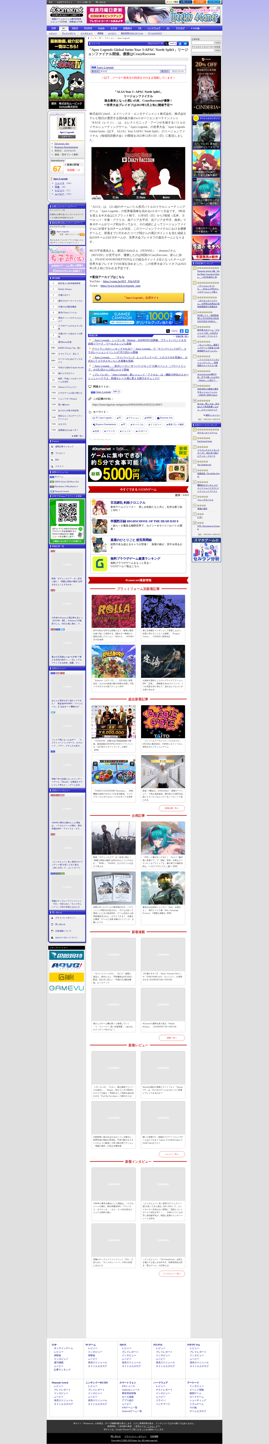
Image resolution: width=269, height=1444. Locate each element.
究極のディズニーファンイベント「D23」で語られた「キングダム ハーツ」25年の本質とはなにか (67, 904)
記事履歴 (200, 2)
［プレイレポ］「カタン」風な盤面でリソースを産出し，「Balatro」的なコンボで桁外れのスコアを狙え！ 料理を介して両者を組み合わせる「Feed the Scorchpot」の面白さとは (113, 1091)
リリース (110, 431)
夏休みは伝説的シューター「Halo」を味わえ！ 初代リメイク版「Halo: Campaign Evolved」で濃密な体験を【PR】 (162, 910)
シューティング (198, 1400)
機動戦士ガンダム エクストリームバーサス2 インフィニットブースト (208, 488)
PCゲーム (59, 477)
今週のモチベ (64, 295)
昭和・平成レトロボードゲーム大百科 (70, 380)
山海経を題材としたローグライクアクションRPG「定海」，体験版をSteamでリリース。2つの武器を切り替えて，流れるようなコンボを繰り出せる (163, 685)
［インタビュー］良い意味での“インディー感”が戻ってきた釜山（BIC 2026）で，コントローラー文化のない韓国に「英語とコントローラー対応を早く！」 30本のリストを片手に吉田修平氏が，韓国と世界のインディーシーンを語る (67, 865)
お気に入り (186, 2)
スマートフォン (127, 1382)
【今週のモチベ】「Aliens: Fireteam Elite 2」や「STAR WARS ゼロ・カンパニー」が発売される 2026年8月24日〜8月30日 (162, 976)
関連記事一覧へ (182, 336)
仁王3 (199, 517)
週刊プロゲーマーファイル (70, 301)
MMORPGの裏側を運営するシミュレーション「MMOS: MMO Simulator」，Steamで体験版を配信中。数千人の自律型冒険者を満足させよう (208, 392)
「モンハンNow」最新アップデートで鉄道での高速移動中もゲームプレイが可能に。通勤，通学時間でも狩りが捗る (208, 348)
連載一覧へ (79, 436)
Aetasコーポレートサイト (66, 937)
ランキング (214, 2)
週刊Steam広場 (64, 342)
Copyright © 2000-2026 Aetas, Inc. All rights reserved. (134, 1440)
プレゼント (60, 453)
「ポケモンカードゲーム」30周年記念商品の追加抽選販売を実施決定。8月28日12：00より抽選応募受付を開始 (208, 303)
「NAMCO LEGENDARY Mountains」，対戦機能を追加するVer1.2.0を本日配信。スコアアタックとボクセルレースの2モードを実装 (113, 794)
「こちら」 (151, 1426)
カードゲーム (197, 1397)
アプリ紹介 (128, 1400)
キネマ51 (62, 424)
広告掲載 (154, 1436)
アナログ (180, 28)
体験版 (100, 33)
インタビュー (87, 33)
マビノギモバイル (205, 500)
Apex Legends (67, 132)
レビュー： (73, 234)
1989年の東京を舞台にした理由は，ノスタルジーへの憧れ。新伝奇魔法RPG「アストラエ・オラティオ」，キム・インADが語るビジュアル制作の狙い (67, 825)
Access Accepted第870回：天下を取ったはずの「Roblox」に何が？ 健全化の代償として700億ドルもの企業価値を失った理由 (208, 377)
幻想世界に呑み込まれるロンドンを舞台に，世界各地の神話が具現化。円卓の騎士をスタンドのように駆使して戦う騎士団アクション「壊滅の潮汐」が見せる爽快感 (113, 1141)
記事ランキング (62, 1369)
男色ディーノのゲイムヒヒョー (70, 319)
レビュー (53, 33)
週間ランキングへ (213, 415)
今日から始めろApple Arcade (71, 367)
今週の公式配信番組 (67, 307)
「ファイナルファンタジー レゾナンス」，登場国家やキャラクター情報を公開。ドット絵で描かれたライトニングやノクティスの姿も (208, 362)
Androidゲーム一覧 (132, 1411)
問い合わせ (101, 2)
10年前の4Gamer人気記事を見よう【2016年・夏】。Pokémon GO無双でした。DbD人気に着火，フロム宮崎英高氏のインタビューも (67, 621)
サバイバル (137, 424)
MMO (149, 417)
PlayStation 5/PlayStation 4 (66, 486)
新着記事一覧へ (172, 808)
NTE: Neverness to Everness (208, 527)
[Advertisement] (138, 1311)
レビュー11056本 (59, 21)
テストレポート (164, 1389)
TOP (53, 28)
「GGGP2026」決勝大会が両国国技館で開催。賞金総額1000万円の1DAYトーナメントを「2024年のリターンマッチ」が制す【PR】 (113, 745)
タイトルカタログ (97, 1366)
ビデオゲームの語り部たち (70, 393)
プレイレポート (69, 33)
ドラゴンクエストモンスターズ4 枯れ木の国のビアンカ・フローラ (208, 453)
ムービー (112, 33)
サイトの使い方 (84, 2)
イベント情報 (197, 1389)
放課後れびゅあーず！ (68, 430)
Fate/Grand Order (204, 441)
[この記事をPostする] (166, 43)
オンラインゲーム (63, 1348)
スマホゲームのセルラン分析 (70, 327)
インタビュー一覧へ (172, 1274)
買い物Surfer (64, 405)
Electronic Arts (62, 143)
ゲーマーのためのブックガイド (70, 360)
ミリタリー (155, 424)
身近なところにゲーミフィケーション (70, 417)
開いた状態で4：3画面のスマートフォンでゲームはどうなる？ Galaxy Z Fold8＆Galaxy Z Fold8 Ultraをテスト (163, 1140)
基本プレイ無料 (176, 424)
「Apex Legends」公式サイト (141, 297)
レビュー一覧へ (172, 1154)
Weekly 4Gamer (65, 289)
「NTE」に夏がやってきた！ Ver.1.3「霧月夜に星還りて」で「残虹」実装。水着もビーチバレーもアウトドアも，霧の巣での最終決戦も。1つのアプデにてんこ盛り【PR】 (163, 861)
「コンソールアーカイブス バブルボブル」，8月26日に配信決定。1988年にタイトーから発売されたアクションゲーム (163, 744)
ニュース (59, 183)
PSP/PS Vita (193, 1344)
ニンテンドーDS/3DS (97, 1382)
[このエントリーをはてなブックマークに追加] (185, 45)
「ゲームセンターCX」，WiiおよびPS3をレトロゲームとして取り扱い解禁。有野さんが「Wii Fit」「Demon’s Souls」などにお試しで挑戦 (208, 289)
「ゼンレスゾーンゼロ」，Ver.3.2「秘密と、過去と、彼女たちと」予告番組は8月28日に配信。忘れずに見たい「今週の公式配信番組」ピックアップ (113, 978)
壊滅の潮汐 (202, 508)
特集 (57, 186)
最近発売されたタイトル (132, 33)
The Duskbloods (204, 465)
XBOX (75, 28)
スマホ (114, 28)
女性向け (127, 28)
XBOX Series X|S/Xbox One (67, 482)
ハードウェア (153, 28)
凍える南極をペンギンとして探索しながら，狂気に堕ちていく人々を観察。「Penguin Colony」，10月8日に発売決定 (163, 633)
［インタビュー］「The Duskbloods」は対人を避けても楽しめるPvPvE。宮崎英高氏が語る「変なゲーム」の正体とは (163, 1262)
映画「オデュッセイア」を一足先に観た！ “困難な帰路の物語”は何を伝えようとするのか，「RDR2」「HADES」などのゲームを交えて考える (67, 581)
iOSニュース (128, 1386)
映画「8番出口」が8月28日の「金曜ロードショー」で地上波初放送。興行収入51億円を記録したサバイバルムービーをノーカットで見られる (163, 795)
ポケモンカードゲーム (207, 432)
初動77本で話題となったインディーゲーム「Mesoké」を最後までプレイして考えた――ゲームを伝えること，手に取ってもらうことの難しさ (67, 782)
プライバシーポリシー (65, 918)
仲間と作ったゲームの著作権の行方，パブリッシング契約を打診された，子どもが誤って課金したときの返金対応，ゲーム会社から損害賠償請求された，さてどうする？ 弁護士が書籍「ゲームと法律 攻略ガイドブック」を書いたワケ (113, 914)
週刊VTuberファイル (67, 312)
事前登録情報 (129, 1393)
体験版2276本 (76, 21)
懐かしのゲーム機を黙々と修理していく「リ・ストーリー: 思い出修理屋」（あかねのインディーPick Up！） (112, 1026)
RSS (50, 2)
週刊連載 (58, 1362)
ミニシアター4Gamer (67, 399)
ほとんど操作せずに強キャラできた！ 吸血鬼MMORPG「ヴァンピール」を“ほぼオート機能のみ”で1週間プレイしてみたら (67, 703)
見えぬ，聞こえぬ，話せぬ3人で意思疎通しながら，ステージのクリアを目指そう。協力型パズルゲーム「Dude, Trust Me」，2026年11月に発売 (208, 407)
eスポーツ (142, 431)
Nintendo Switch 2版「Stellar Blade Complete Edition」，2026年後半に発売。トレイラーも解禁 (208, 274)
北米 (97, 431)
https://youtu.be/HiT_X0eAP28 (121, 281)
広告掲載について (63, 931)
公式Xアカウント (64, 2)
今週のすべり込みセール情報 (70, 335)
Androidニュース (131, 1389)
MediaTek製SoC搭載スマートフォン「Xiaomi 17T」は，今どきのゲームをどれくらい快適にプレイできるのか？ (163, 1090)
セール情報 (128, 1397)
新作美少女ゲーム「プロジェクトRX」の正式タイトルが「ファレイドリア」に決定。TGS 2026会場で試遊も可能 (208, 333)
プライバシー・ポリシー (135, 1436)
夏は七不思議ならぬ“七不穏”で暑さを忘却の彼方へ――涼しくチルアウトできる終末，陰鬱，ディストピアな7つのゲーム (67, 660)
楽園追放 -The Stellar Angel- (208, 475)
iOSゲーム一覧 (129, 1407)
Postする (173, 43)
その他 (193, 1407)
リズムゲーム (197, 1404)
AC (168, 28)
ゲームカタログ (155, 33)
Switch (101, 28)
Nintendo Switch (62, 491)
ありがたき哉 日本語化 (68, 410)
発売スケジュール (97, 1362)
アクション (133, 418)
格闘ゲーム (195, 1393)
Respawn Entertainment (66, 147)
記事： (64, 234)
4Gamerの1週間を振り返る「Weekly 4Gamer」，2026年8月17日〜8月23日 (159, 1025)
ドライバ (59, 466)
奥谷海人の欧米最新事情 (69, 283)
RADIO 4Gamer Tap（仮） (70, 348)
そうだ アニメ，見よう (68, 354)
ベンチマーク (163, 1404)
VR (139, 28)
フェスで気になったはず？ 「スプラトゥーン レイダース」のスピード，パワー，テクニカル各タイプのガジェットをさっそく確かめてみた (67, 743)
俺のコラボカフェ (66, 373)
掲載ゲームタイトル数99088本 (66, 19)
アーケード (193, 1382)
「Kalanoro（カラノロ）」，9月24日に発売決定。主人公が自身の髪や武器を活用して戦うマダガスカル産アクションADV (113, 683)
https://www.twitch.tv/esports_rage (120, 285)
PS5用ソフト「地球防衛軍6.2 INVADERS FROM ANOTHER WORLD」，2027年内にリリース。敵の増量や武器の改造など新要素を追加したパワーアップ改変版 (208, 318)
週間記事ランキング (64, 446)
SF (124, 424)
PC (63, 28)
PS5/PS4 (88, 28)
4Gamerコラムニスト (67, 387)
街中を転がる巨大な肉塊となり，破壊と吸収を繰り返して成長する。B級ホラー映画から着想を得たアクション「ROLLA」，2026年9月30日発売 (113, 635)
